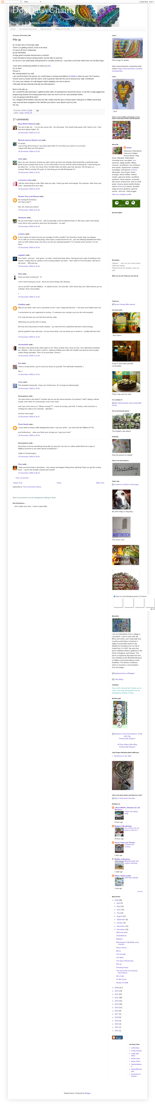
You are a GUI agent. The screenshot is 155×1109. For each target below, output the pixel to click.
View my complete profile (121, 194)
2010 (117, 991)
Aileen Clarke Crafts (123, 876)
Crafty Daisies (136, 1051)
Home (13, 29)
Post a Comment (22, 478)
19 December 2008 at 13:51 (29, 374)
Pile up (118, 964)
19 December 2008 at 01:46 (29, 210)
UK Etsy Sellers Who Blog (127, 744)
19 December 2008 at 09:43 (29, 247)
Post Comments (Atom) (32, 487)
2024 (117, 1031)
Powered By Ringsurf (127, 738)
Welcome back (122, 932)
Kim (19, 363)
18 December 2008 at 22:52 (29, 172)
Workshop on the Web (122, 756)
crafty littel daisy (135, 1055)
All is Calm (120, 976)
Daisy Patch (135, 1061)
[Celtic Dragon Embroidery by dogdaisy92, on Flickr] (123, 789)
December (121, 929)
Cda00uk (21, 304)
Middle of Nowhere (122, 859)
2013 (117, 1001)
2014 (117, 1004)
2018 (117, 1017)
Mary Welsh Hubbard (26, 124)
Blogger (88, 1093)
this (49, 66)
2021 (117, 1027)
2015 (117, 1007)
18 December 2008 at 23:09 (29, 189)
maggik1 (21, 255)
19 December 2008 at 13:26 (29, 356)
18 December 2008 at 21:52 (29, 133)
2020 (117, 1024)
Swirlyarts (22, 218)
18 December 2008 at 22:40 (29, 151)
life (31, 113)
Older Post (100, 483)
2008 (117, 900)
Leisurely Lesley (25, 180)
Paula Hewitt (23, 424)
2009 (117, 988)
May (118, 906)
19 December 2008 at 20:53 (29, 457)
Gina (20, 464)
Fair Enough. (121, 954)
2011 (117, 994)
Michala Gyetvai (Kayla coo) (29, 140)
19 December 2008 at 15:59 (29, 388)
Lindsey (21, 234)
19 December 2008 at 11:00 (29, 297)
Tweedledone (121, 936)
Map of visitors (46, 29)
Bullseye (119, 939)
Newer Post (17, 483)
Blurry (118, 951)
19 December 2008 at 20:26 (29, 435)
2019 (117, 1021)
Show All (139, 891)
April (119, 903)
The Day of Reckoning (124, 961)
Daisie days (135, 1058)
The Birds (120, 957)
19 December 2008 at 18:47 (29, 417)
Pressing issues (122, 967)
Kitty (20, 274)
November (121, 926)
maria (20, 382)
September (121, 919)
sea (134, 160)
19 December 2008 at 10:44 (29, 266)
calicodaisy (135, 1048)
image (21, 113)
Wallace (74, 76)
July (118, 913)
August (120, 916)
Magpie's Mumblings (123, 826)
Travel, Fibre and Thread (125, 843)
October (120, 923)
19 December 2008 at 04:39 (29, 226)
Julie (20, 159)
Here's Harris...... (122, 948)
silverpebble (23, 344)
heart (122, 186)
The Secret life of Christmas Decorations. (127, 972)
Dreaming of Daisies (136, 1075)
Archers (134, 170)
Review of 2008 (122, 983)
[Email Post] (37, 110)
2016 (117, 1011)
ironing (26, 113)
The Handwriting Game (28, 29)
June (119, 910)
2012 (117, 998)
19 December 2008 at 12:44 (29, 337)
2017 (117, 1014)
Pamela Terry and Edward (28, 196)
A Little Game (121, 979)
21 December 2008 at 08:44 (29, 473)
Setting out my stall (62, 29)
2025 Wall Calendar (131, 878)
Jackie (129, 148)
